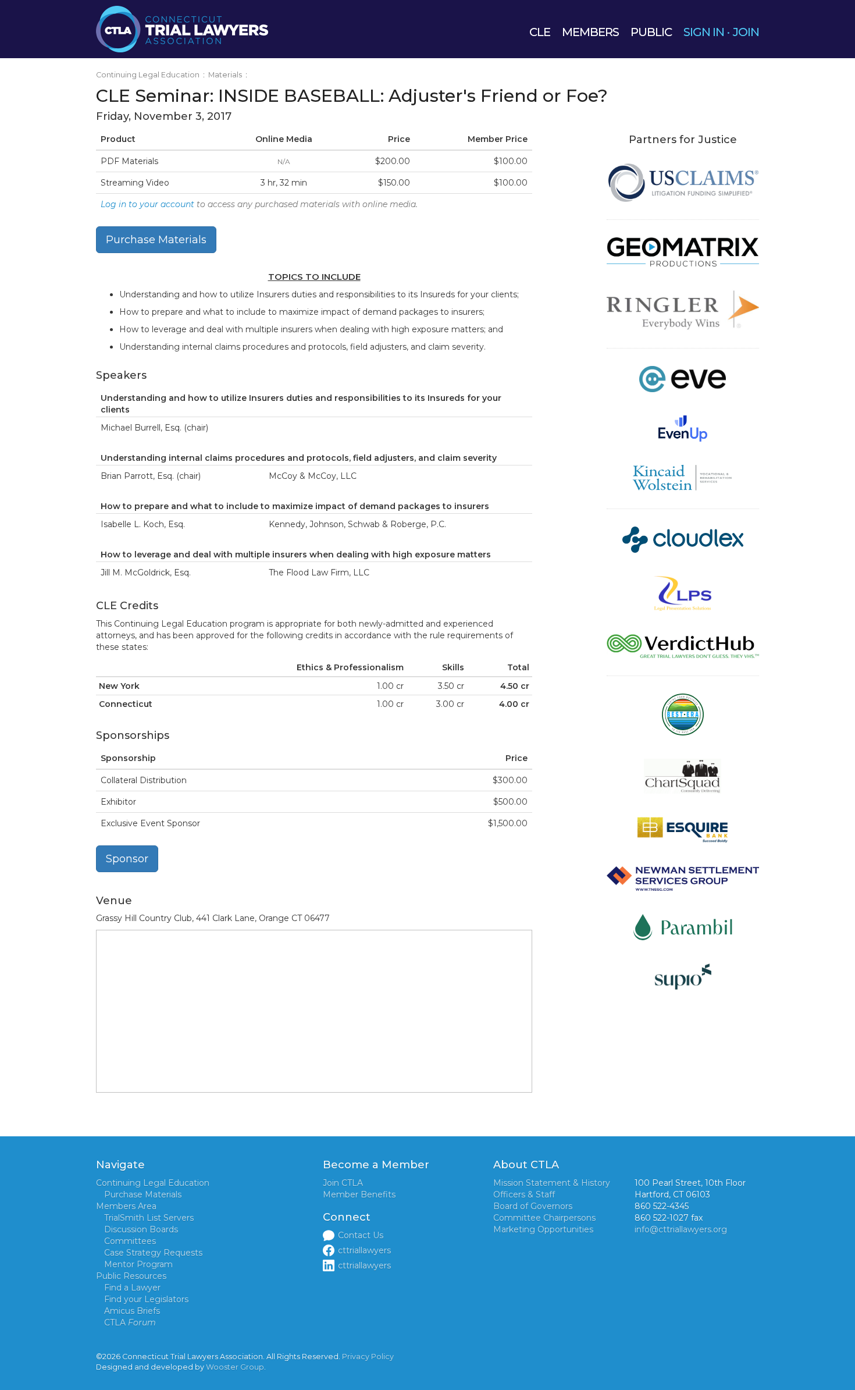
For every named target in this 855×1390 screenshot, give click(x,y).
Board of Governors (532, 1206)
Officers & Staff (524, 1194)
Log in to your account (147, 204)
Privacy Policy (368, 1356)
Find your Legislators (146, 1299)
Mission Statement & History (551, 1183)
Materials (225, 74)
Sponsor (127, 858)
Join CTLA (343, 1183)
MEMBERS (590, 32)
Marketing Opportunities (543, 1229)
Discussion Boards (141, 1229)
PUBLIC (651, 32)
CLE (539, 32)
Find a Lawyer (132, 1287)
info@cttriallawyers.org (681, 1229)
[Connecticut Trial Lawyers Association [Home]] (182, 28)
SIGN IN (703, 32)
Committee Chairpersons (544, 1218)
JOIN (746, 32)
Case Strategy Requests (153, 1252)
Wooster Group (235, 1367)
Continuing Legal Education (148, 74)
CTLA (130, 1322)
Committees (130, 1241)
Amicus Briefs (132, 1311)
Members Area (126, 1206)
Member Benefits (359, 1194)
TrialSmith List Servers (149, 1218)
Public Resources (131, 1276)
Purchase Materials (156, 239)
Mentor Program (138, 1264)
